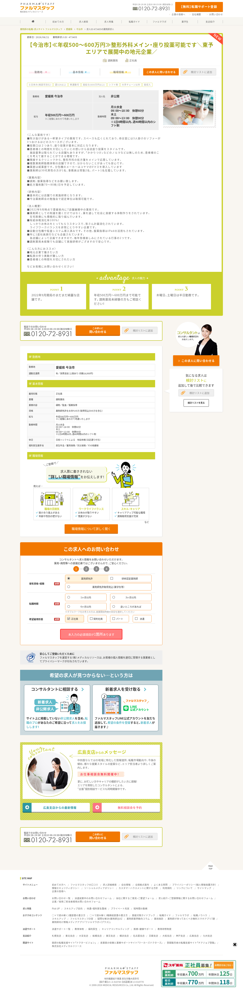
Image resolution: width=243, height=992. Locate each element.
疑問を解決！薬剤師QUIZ (109, 918)
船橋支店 (97, 935)
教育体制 (79, 929)
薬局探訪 (158, 918)
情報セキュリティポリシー (66, 888)
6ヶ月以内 (86, 606)
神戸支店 (180, 935)
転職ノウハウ (200, 915)
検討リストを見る (196, 402)
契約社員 (98, 618)
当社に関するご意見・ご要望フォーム (135, 898)
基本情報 (78, 72)
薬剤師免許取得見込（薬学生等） (108, 587)
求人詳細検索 (110, 884)
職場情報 (118, 72)
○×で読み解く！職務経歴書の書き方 (109, 915)
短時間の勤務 (140, 908)
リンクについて (184, 888)
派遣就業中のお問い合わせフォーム (93, 898)
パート (119, 618)
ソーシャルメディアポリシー (99, 888)
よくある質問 (161, 884)
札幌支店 (56, 935)
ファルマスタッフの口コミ (84, 884)
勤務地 (39, 72)
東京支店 (110, 935)
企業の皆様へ (178, 14)
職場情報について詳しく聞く (91, 528)
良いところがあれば (130, 606)
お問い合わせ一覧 (61, 898)
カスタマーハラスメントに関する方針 (138, 888)
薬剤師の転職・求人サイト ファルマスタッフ (41, 29)
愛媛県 (69, 29)
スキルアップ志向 (73, 908)
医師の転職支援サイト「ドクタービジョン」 (74, 942)
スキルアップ (59, 918)
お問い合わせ (216, 14)
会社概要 (196, 14)
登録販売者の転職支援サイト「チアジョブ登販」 (191, 942)
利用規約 (167, 888)
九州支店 (207, 935)
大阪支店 (167, 935)
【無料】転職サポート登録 (199, 6)
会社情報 (126, 884)
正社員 (74, 618)
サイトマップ (204, 888)
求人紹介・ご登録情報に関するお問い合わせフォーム (186, 898)
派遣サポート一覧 (61, 929)
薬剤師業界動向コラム (138, 918)
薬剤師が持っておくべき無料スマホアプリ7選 (191, 918)
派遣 (142, 618)
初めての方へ (59, 884)
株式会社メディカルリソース (67, 946)
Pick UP (56, 908)
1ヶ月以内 (86, 597)
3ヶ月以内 (131, 597)
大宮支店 (83, 935)
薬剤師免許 (87, 578)
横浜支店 (124, 935)
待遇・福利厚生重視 (97, 908)
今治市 (79, 29)
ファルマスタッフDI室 (81, 918)
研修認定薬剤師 (130, 578)
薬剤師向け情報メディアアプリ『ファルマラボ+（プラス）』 (81, 922)
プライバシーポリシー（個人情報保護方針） (194, 884)
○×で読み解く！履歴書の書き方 (68, 915)
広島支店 (194, 935)
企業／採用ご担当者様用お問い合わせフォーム (76, 901)
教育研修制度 (164, 929)
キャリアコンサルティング (115, 929)
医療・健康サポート (143, 929)
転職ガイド (165, 915)
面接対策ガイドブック (143, 915)
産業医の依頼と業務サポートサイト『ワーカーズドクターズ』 (131, 942)
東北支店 (70, 935)
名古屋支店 (139, 935)
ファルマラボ (182, 915)
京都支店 (153, 935)
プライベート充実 (120, 908)
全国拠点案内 (142, 884)
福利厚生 (92, 929)
